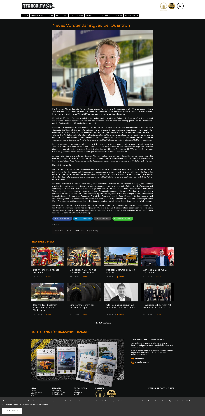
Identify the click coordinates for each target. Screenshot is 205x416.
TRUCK (25, 15)
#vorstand (79, 231)
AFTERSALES (91, 15)
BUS (58, 15)
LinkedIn (77, 394)
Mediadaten (140, 358)
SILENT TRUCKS (131, 15)
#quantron (59, 231)
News (48, 277)
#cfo (69, 231)
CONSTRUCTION (76, 15)
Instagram (78, 392)
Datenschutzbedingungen (39, 404)
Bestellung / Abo (142, 362)
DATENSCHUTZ (167, 388)
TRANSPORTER (37, 15)
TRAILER (49, 15)
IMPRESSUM (153, 388)
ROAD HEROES (106, 15)
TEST (65, 15)
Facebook (77, 390)
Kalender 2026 (57, 394)
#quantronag (92, 231)
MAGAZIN (118, 15)
